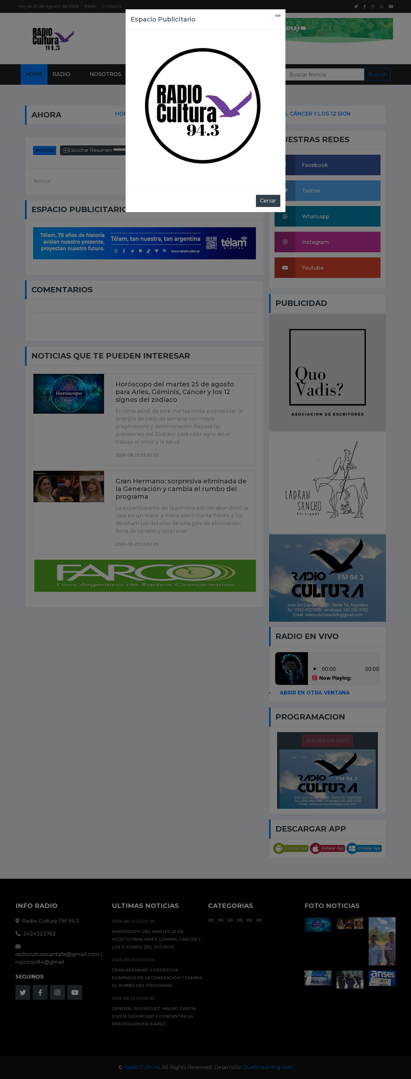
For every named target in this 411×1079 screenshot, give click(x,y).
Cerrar (268, 201)
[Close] (277, 15)
